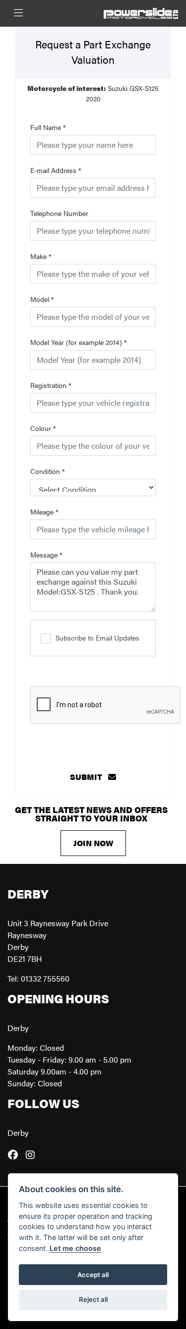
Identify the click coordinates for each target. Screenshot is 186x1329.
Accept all (93, 1275)
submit (89, 776)
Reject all (93, 1299)
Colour (43, 428)
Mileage (44, 511)
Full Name (48, 127)
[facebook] (15, 1154)
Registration (50, 385)
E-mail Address (55, 170)
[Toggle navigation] (18, 13)
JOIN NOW (93, 843)
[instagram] (32, 1154)
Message (46, 554)
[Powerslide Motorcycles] (141, 12)
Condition (47, 471)
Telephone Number (59, 213)
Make (41, 256)
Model (42, 299)
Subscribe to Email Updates (97, 638)
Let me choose (75, 1248)
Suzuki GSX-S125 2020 (93, 93)
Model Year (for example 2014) (78, 342)
